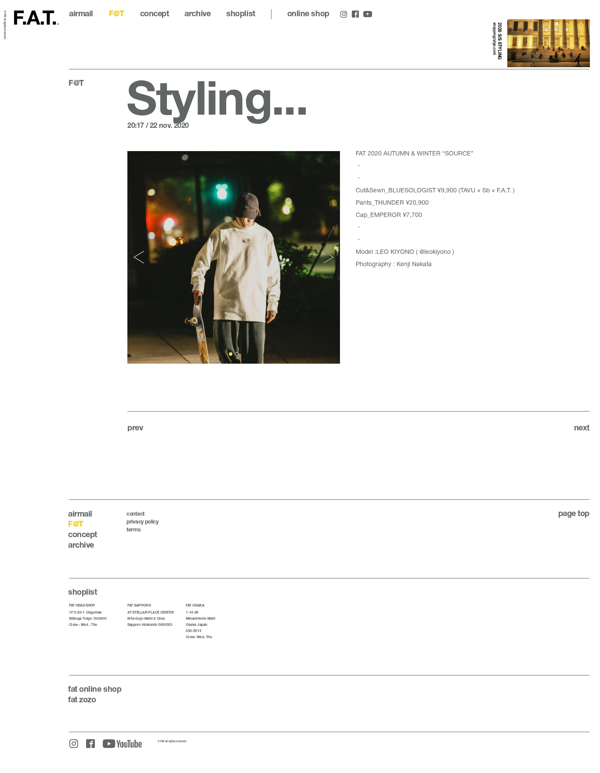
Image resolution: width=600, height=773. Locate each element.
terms (134, 529)
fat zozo (82, 699)
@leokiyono (435, 251)
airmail (81, 13)
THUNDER (389, 202)
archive (197, 13)
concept (154, 13)
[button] (139, 257)
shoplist (240, 13)
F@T (116, 13)
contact (136, 513)
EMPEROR (385, 214)
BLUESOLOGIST (412, 190)
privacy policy (143, 521)
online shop (308, 13)
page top (573, 513)
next (581, 427)
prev (135, 427)
